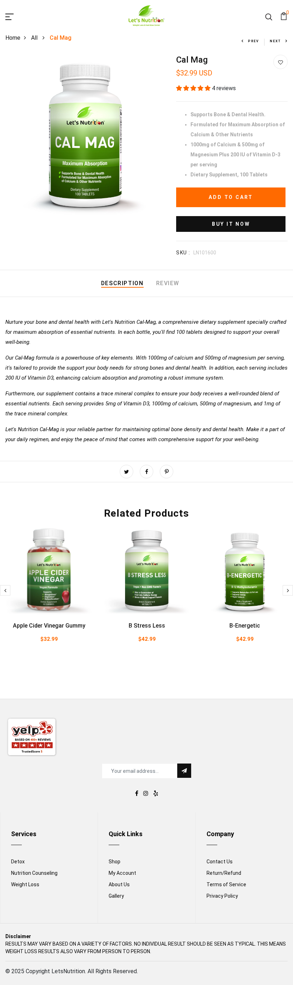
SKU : (183, 252)
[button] (194, 88)
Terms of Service (226, 884)
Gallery (116, 896)
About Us (119, 884)
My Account (122, 873)
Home (12, 37)
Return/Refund (224, 873)
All (35, 37)
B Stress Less (147, 625)
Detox (18, 861)
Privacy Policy (222, 896)
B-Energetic (244, 625)
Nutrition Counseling (34, 873)
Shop (114, 861)
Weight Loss (25, 884)
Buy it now (231, 224)
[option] (49, 596)
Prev (253, 41)
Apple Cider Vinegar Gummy (49, 625)
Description (122, 283)
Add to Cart (231, 197)
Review (168, 283)
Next (275, 41)
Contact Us (220, 861)
